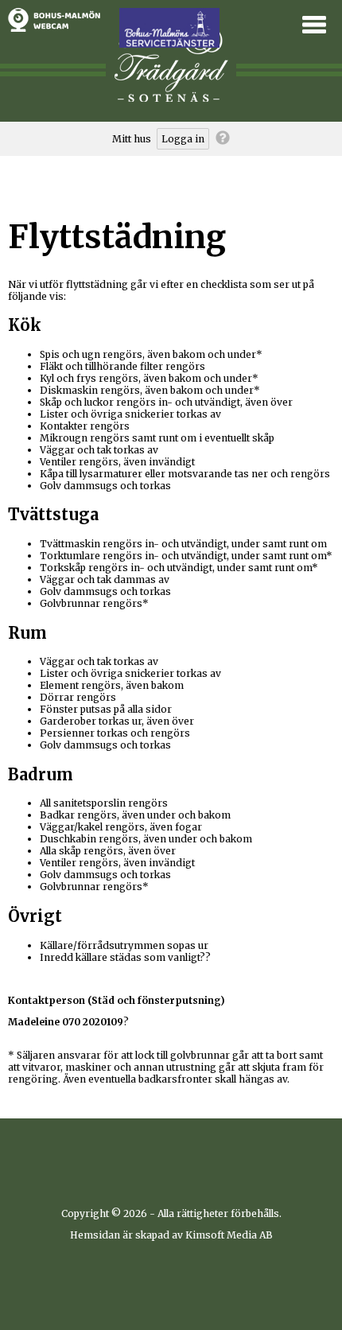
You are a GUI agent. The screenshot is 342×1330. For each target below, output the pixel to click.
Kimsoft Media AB (229, 1235)
